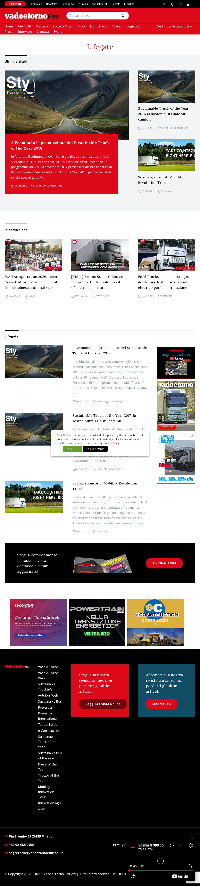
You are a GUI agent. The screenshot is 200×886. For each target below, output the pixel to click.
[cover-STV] (176, 458)
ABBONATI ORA (164, 563)
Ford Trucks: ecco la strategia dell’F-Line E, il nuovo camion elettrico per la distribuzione (163, 282)
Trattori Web (47, 724)
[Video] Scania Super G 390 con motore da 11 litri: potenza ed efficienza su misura (98, 282)
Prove (9, 31)
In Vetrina (167, 191)
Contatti (116, 4)
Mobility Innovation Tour (46, 792)
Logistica (132, 26)
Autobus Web (48, 695)
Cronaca (43, 31)
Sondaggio (68, 4)
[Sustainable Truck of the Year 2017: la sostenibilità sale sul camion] (166, 86)
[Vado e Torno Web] (32, 15)
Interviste (25, 31)
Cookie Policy (111, 443)
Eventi (58, 31)
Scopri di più (161, 704)
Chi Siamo (36, 4)
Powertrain (46, 707)
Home (9, 26)
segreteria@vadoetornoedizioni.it (35, 853)
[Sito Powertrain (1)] (97, 622)
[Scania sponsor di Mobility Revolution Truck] (166, 155)
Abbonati (15, 3)
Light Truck (98, 26)
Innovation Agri (49, 803)
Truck (81, 26)
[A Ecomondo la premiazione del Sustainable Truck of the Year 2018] (67, 105)
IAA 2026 (24, 26)
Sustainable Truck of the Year (47, 742)
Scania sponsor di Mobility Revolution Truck (160, 180)
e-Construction (49, 730)
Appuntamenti (100, 4)
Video (106, 296)
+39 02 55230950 (21, 845)
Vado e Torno (48, 667)
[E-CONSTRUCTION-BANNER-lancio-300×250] (155, 622)
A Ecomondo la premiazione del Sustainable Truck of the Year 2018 (60, 145)
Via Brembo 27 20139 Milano (30, 836)
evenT (42, 809)
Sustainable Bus (50, 701)
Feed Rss (129, 4)
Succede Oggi (62, 26)
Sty (44, 186)
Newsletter (52, 4)
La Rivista (83, 4)
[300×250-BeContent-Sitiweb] (38, 622)
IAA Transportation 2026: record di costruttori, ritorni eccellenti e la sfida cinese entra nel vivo (33, 282)
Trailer (117, 26)
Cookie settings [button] (95, 449)
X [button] (142, 435)
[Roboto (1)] (176, 363)
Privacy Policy (123, 845)
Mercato (42, 26)
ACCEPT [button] (72, 449)
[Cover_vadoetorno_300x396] (176, 406)
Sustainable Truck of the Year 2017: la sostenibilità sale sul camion (163, 114)
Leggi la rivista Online (103, 704)
